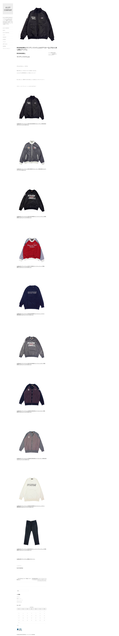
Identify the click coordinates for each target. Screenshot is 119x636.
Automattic (33, 634)
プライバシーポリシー (6, 48)
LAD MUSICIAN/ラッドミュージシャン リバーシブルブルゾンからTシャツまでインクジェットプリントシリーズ (39, 579)
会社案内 (4, 39)
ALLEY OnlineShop (6, 32)
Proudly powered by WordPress (21, 634)
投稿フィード (19, 598)
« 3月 (18, 625)
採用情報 (4, 46)
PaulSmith (4, 37)
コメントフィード (20, 600)
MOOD (4, 30)
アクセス (4, 41)
